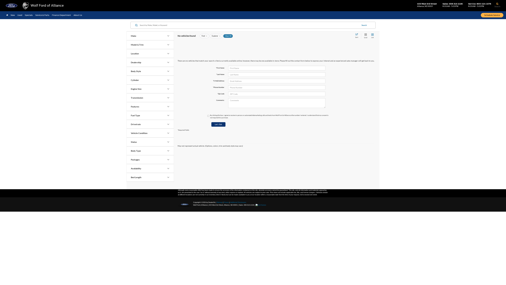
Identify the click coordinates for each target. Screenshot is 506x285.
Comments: (220, 100)
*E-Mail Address (218, 81)
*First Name (220, 68)
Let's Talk (218, 124)
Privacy (226, 202)
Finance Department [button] (61, 15)
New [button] (13, 15)
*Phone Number (218, 87)
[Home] (7, 15)
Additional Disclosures (238, 202)
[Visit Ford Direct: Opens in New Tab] (261, 205)
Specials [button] (29, 15)
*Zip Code (220, 94)
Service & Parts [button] (42, 15)
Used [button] (19, 15)
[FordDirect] (184, 205)
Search (364, 25)
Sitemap (219, 202)
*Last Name (220, 74)
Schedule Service (492, 15)
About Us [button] (78, 15)
